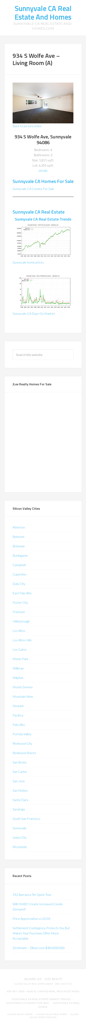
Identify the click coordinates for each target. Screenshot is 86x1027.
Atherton (19, 527)
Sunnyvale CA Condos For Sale (33, 189)
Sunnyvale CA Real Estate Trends (43, 219)
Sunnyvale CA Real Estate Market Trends (41, 999)
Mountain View (23, 696)
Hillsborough (21, 621)
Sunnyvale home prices (28, 262)
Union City (20, 837)
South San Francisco (26, 818)
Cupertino (19, 574)
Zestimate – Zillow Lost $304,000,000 (39, 948)
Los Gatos (20, 649)
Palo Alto (19, 724)
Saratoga (19, 809)
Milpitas (18, 677)
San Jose (19, 781)
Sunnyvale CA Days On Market (34, 313)
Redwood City (22, 743)
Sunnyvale (19, 828)
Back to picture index (27, 126)
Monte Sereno (23, 687)
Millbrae (18, 668)
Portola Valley (22, 734)
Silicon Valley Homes (20, 1014)
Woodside (20, 847)
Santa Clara (20, 800)
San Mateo (20, 790)
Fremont (19, 612)
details (43, 170)
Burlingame (20, 555)
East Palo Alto (22, 593)
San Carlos (20, 771)
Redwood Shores (24, 753)
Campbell (19, 565)
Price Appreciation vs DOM (31, 918)
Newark (18, 706)
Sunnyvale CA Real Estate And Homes (43, 12)
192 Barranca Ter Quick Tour (32, 894)
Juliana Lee (33, 979)
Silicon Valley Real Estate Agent (33, 984)
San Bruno (20, 762)
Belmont (18, 536)
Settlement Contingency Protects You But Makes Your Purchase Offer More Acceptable (41, 933)
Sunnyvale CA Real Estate (39, 211)
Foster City (20, 602)
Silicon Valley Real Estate (51, 1014)
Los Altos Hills (22, 640)
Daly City (19, 583)
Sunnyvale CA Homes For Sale (43, 181)
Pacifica (18, 715)
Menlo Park (20, 659)
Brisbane (19, 546)
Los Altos (19, 630)
